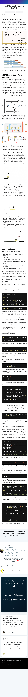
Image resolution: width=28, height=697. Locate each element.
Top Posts (9, 664)
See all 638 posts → (14, 609)
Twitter (19, 664)
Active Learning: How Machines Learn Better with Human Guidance (14, 600)
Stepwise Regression (14, 605)
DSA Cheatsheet (5, 2)
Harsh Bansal (9, 546)
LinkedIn (14, 664)
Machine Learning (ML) (10, 11)
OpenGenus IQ (4, 660)
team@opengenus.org (6, 662)
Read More (25, 550)
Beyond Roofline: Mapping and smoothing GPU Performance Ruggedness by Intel (14, 594)
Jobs (15, 2)
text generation (19, 11)
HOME (11, 2)
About (19, 2)
